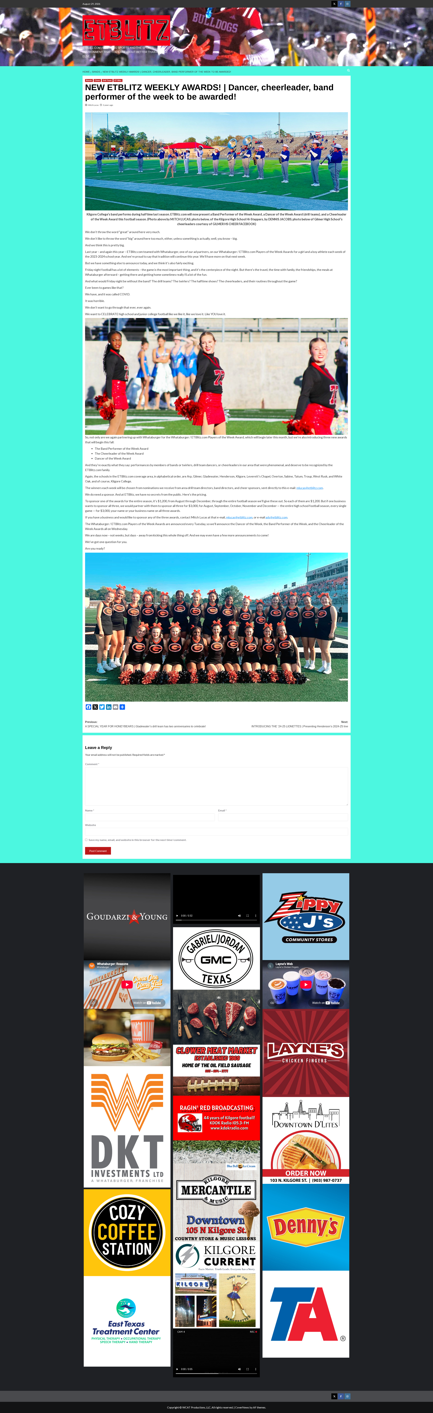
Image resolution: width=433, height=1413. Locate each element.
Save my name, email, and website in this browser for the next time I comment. (138, 839)
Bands (89, 80)
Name (89, 810)
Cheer (97, 80)
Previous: (145, 724)
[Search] (348, 70)
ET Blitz (118, 80)
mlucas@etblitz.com (310, 488)
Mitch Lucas (93, 105)
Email (222, 810)
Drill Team (107, 80)
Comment (92, 764)
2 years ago (108, 105)
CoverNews (242, 1407)
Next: (300, 724)
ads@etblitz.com (276, 517)
